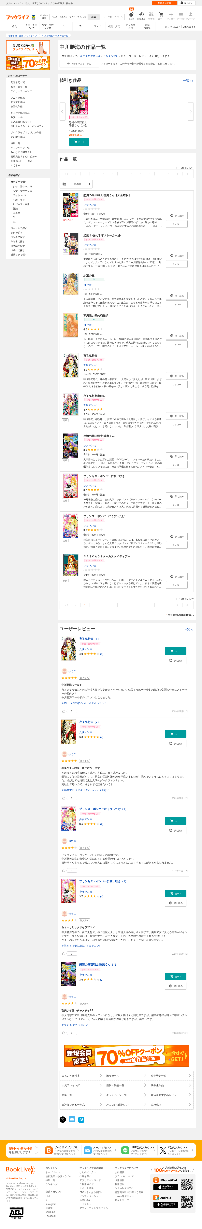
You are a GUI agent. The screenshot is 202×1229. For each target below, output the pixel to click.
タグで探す (16, 232)
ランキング (51, 1184)
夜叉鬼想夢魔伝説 (90, 56)
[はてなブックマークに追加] (81, 1122)
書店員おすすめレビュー (24, 156)
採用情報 (119, 1180)
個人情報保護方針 (124, 1188)
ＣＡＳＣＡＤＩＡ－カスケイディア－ (106, 556)
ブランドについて (124, 1176)
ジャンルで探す (19, 228)
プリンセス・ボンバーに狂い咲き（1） (103, 881)
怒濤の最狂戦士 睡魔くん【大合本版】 (107, 195)
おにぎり (73, 841)
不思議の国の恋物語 (95, 315)
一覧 (188, 80)
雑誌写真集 (147, 26)
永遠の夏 (88, 275)
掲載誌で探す (18, 245)
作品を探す (85, 1176)
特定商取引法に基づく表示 (129, 1192)
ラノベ (97, 26)
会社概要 (119, 1172)
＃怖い (65, 703)
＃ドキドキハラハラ (95, 703)
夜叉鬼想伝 (112, 56)
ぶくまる (15, 165)
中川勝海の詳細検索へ (181, 615)
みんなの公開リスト (21, 152)
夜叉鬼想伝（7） (89, 722)
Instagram (51, 1204)
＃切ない (104, 790)
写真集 (16, 212)
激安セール (16, 117)
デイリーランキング (21, 91)
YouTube (50, 1211)
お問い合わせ (86, 1200)
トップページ (53, 1172)
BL (64, 26)
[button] (79, 142)
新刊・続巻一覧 (19, 86)
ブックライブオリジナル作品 (26, 132)
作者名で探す (18, 241)
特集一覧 (15, 143)
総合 (14, 26)
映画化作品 (16, 106)
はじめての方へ (172, 26)
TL (80, 26)
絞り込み (44, 16)
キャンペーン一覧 (20, 147)
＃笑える (67, 945)
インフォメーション (90, 1196)
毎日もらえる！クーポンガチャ (27, 126)
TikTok (49, 1207)
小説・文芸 (114, 26)
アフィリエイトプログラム (93, 1207)
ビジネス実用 (130, 26)
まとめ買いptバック (21, 121)
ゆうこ (72, 671)
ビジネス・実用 (21, 204)
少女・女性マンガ (48, 26)
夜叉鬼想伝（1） (89, 639)
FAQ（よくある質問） (91, 1192)
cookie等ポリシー (124, 1196)
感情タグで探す (19, 254)
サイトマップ (122, 1200)
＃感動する (76, 703)
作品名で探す (18, 237)
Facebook (51, 1215)
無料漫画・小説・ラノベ (59, 1176)
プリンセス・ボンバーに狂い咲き (104, 476)
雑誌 (15, 208)
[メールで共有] (71, 1121)
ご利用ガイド (189, 26)
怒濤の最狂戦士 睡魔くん (99, 436)
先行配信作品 (18, 136)
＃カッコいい (94, 945)
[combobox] (69, 17)
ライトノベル (20, 195)
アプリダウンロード (90, 1180)
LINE (48, 1195)
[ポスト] (63, 1119)
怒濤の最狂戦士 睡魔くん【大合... (79, 123)
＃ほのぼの (79, 945)
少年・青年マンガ (31, 26)
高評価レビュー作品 (21, 160)
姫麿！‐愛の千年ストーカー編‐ (102, 235)
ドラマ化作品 (18, 102)
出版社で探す (18, 250)
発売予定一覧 (18, 82)
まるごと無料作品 (20, 112)
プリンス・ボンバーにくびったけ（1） (103, 809)
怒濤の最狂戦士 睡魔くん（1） (98, 964)
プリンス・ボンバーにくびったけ (104, 516)
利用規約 (119, 1184)
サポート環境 (86, 1188)
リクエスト (85, 1204)
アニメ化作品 (18, 97)
